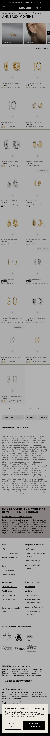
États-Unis (13, 725)
